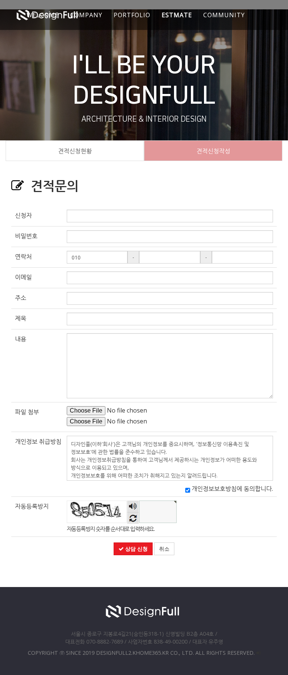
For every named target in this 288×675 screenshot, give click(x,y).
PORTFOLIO (132, 15)
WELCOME (43, 15)
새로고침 (133, 518)
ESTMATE (177, 15)
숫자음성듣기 (132, 506)
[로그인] (258, 652)
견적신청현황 (75, 151)
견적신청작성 (213, 151)
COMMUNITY (224, 15)
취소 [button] (164, 549)
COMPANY (86, 15)
